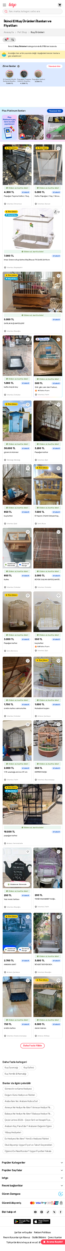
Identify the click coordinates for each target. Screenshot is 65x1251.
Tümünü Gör (54, 66)
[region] (34, 77)
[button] (4, 5)
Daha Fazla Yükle (32, 1045)
